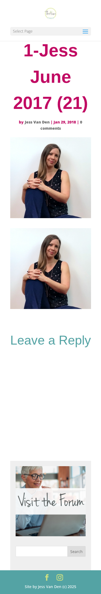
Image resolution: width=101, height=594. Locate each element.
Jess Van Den (37, 122)
